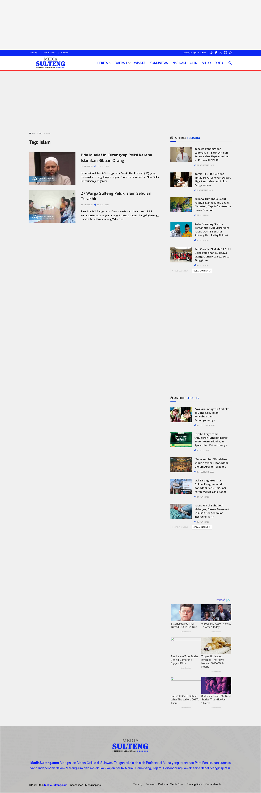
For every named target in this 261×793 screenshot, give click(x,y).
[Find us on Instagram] (225, 52)
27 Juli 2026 (202, 215)
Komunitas (158, 63)
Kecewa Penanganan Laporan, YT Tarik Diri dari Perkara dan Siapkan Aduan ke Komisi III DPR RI (211, 154)
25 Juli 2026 (202, 240)
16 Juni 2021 (102, 204)
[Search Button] (230, 63)
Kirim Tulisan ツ (49, 52)
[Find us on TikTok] (211, 53)
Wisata (140, 63)
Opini (194, 63)
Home (32, 133)
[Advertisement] (130, 25)
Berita (102, 63)
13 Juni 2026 (202, 521)
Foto (219, 63)
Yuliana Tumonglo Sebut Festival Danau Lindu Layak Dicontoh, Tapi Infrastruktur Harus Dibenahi (212, 204)
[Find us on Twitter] (220, 52)
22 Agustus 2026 (205, 165)
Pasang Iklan (194, 784)
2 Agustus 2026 (204, 190)
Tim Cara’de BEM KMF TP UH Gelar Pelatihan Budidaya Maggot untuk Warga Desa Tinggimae (212, 254)
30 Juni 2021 (102, 166)
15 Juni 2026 (202, 450)
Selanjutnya (201, 270)
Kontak (64, 52)
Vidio (206, 63)
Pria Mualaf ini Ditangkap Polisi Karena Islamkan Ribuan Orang (116, 157)
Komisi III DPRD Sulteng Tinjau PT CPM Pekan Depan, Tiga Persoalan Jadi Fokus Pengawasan (212, 179)
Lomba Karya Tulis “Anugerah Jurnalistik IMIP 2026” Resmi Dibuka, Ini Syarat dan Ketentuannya (211, 439)
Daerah (121, 63)
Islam (48, 133)
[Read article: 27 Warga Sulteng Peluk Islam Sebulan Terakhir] (52, 206)
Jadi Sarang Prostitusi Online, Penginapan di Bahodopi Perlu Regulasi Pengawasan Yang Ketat (210, 486)
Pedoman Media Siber (171, 784)
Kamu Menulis (213, 784)
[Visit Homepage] (50, 63)
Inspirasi (179, 63)
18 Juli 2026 (202, 265)
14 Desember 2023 (205, 425)
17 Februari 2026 (205, 471)
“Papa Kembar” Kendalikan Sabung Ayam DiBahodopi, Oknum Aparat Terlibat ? (211, 462)
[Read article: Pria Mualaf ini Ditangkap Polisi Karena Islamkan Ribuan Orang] (52, 168)
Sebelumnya (181, 270)
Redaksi (88, 166)
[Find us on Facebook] (216, 52)
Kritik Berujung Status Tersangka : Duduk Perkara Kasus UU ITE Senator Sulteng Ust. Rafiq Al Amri (211, 229)
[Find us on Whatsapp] (230, 52)
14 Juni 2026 (202, 496)
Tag (40, 133)
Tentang (33, 52)
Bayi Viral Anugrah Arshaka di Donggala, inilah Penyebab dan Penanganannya (211, 414)
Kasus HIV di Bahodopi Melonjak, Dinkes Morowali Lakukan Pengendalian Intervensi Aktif (211, 511)
